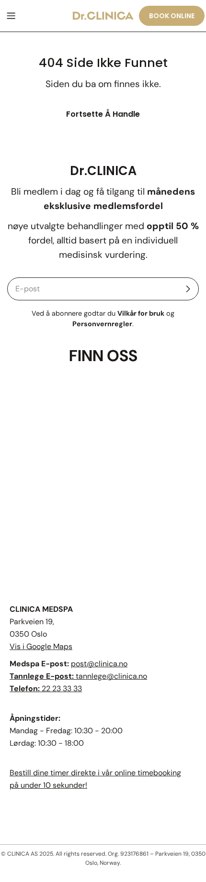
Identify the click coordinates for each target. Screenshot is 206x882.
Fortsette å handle (103, 114)
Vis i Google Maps (41, 646)
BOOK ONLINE (172, 16)
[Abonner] (188, 289)
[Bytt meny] (11, 15)
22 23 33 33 (62, 689)
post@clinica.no (99, 664)
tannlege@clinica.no (111, 676)
